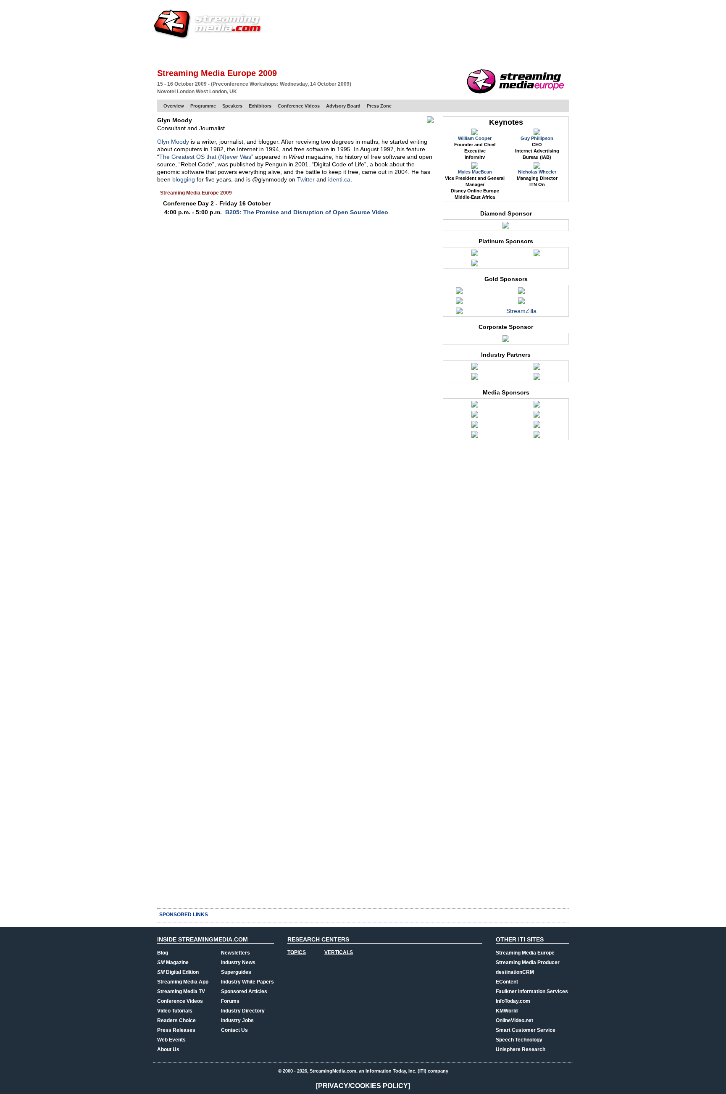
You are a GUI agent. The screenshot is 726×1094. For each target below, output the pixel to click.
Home (164, 52)
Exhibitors (260, 105)
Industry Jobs (237, 1020)
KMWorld (507, 1011)
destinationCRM (515, 972)
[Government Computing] (537, 406)
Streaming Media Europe (525, 953)
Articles (311, 52)
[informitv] (537, 416)
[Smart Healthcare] (474, 436)
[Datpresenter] (459, 292)
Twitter (306, 179)
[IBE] (474, 416)
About (559, 52)
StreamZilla (521, 311)
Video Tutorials (174, 1011)
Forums (230, 1001)
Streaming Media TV (181, 991)
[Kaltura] (459, 313)
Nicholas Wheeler (537, 171)
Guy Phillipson (537, 138)
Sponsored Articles (244, 991)
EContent (507, 982)
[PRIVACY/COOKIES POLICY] (363, 1085)
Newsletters (235, 953)
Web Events (478, 52)
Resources (437, 52)
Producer (237, 52)
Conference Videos (299, 105)
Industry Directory (243, 1011)
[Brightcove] (474, 255)
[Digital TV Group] (474, 368)
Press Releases (176, 1030)
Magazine (173, 962)
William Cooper (475, 138)
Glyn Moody (173, 141)
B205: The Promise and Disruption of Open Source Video (306, 212)
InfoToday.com (513, 1001)
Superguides (236, 972)
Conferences (522, 52)
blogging (183, 179)
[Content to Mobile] (474, 406)
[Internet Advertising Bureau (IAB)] (474, 378)
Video (340, 52)
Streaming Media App (182, 982)
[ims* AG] (459, 303)
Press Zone (379, 105)
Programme (203, 105)
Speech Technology (519, 1040)
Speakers (232, 105)
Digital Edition (178, 972)
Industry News (238, 962)
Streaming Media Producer (528, 962)
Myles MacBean (475, 171)
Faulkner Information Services (532, 991)
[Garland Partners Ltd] (521, 292)
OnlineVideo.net (514, 1020)
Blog (162, 953)
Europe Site (197, 52)
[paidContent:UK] (537, 426)
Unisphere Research (520, 1049)
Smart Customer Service (525, 1030)
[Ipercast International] (521, 303)
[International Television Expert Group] (537, 368)
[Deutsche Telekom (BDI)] (537, 255)
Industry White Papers (247, 982)
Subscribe (275, 52)
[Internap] (474, 265)
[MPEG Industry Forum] (537, 378)
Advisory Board (343, 105)
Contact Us (234, 1030)
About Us (168, 1049)
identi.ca (339, 179)
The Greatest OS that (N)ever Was (205, 156)
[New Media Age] (474, 426)
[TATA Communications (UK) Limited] (505, 340)
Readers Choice (176, 1020)
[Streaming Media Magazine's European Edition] (537, 436)
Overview (173, 105)
